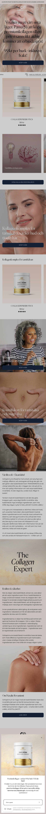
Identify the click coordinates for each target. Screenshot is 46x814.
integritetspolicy (16, 809)
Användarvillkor (26, 809)
